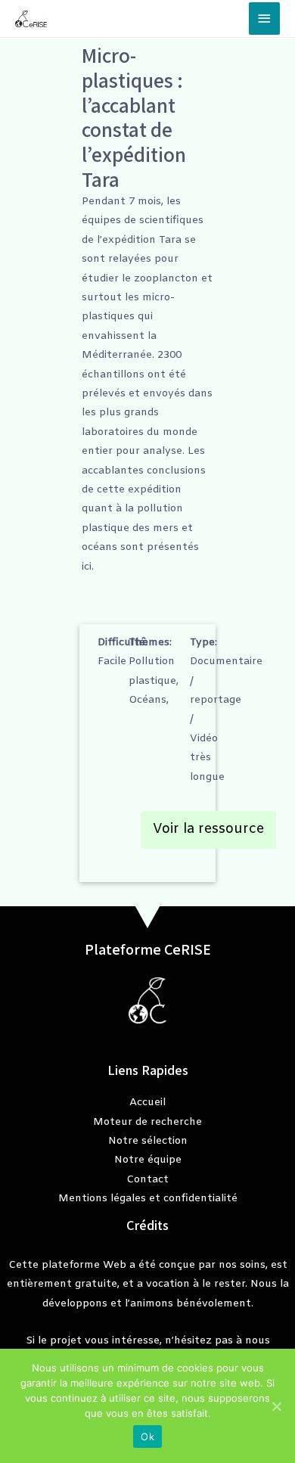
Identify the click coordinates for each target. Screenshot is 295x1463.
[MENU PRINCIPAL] (265, 18)
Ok (147, 1436)
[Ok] (276, 1406)
